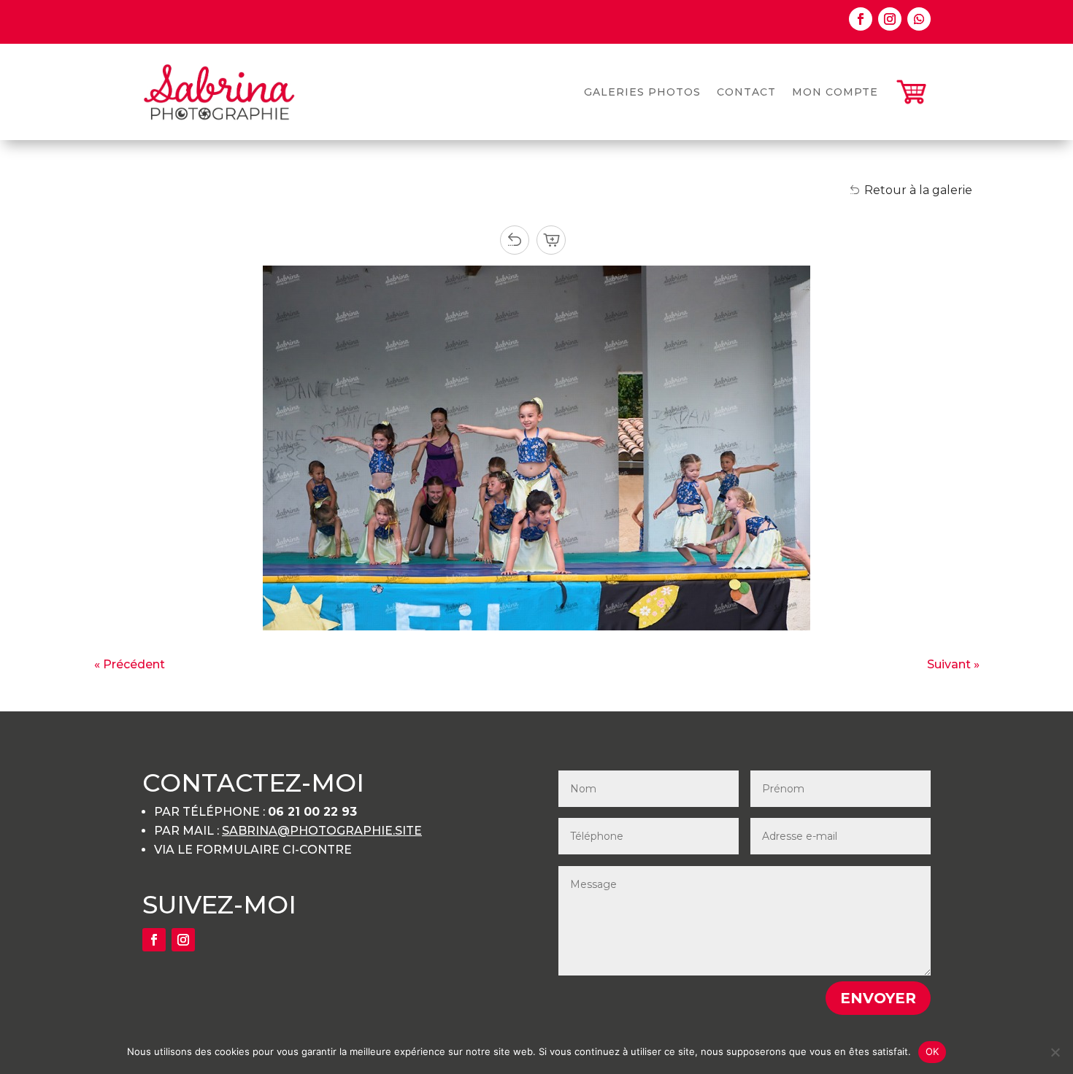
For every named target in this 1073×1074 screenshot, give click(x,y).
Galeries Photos (642, 91)
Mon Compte (835, 91)
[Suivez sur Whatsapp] (919, 19)
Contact (746, 91)
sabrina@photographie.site (322, 831)
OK (932, 1051)
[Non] (1054, 1052)
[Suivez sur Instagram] (889, 19)
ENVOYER (878, 998)
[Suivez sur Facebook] (860, 19)
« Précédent (129, 664)
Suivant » (953, 664)
